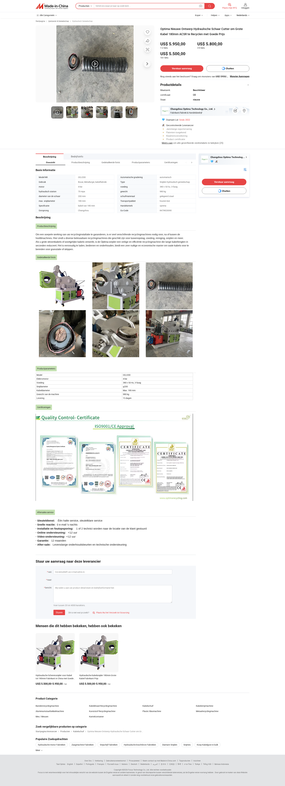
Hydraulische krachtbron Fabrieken (140, 744)
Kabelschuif (147, 705)
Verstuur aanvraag (182, 68)
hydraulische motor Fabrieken (51, 744)
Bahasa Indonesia (221, 764)
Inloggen (245, 7)
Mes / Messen (42, 716)
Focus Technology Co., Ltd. (138, 769)
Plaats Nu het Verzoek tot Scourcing (111, 612)
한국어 (163, 764)
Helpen (214, 15)
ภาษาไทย (188, 764)
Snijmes (187, 744)
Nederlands (145, 764)
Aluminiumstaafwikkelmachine (50, 711)
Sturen (59, 612)
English (70, 764)
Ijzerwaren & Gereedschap (58, 21)
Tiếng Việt (207, 764)
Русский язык (112, 764)
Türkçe (197, 764)
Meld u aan (167, 142)
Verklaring (99, 760)
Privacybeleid (134, 760)
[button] (186, 162)
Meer (38, 750)
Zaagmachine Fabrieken (83, 744)
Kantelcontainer (96, 716)
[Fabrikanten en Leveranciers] (52, 6)
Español (79, 764)
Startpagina (40, 21)
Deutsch (134, 764)
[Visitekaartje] (245, 169)
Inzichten (197, 760)
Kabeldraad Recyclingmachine (103, 705)
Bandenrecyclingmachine (47, 705)
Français (100, 764)
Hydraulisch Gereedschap (82, 21)
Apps (227, 15)
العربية (155, 764)
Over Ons (88, 760)
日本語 (172, 764)
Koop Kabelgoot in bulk (207, 744)
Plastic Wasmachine (151, 711)
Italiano (125, 764)
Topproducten (184, 760)
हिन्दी (179, 764)
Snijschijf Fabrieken (109, 744)
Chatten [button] (230, 68)
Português (90, 764)
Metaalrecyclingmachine (207, 711)
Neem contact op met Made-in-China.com (159, 760)
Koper (198, 15)
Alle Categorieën (47, 15)
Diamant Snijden (169, 744)
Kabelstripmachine (204, 705)
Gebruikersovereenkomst (116, 760)
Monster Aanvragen (239, 76)
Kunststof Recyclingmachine (102, 711)
